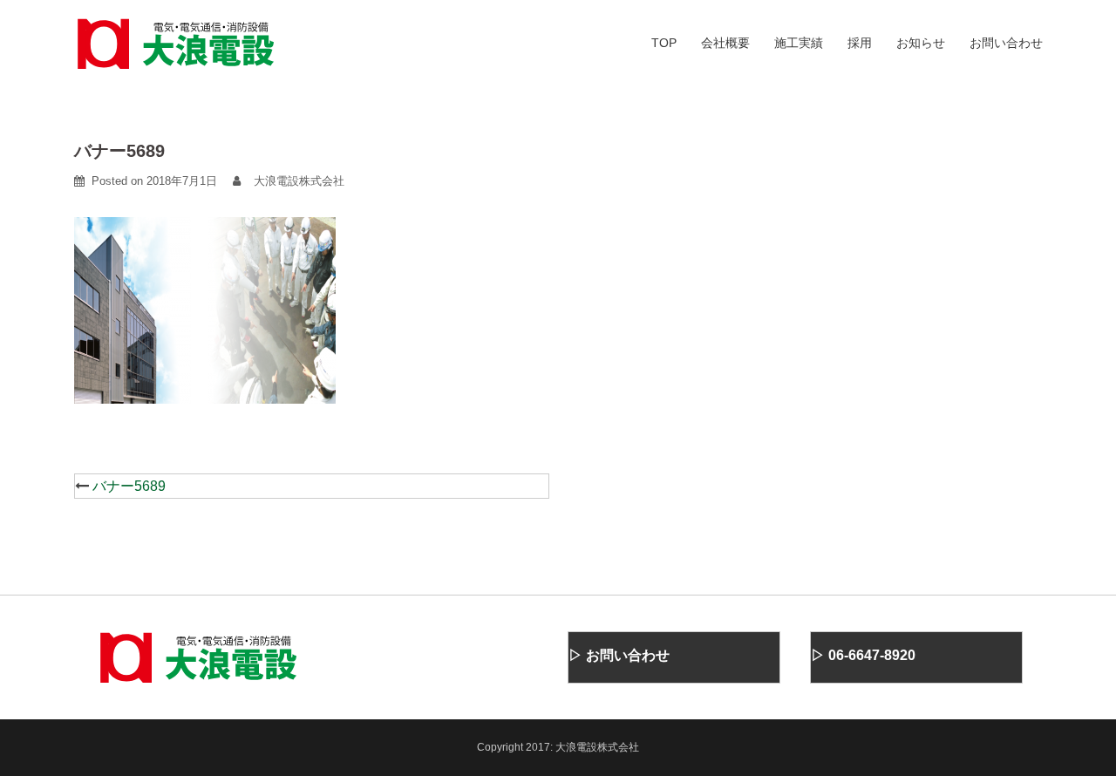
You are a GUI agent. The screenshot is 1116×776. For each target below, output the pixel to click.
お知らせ (920, 43)
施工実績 (798, 43)
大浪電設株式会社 (299, 180)
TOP (664, 43)
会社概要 (725, 43)
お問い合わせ (1006, 43)
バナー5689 (129, 486)
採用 (859, 43)
